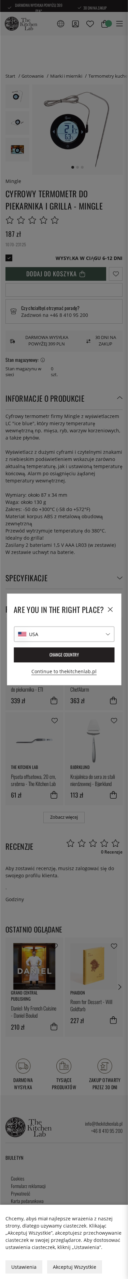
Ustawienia (24, 1267)
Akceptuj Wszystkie (74, 1267)
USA (33, 634)
